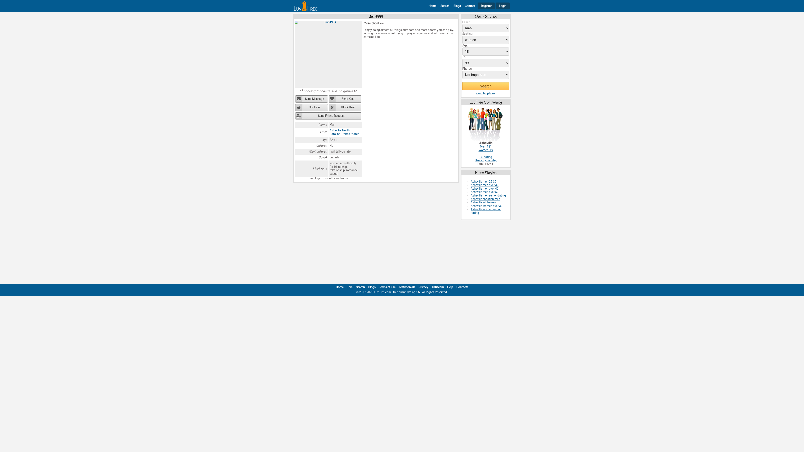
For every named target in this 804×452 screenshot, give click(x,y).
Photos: (467, 69)
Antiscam (438, 287)
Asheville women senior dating (486, 211)
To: (464, 57)
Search (445, 6)
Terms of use (387, 287)
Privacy (423, 287)
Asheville (335, 130)
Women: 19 (486, 150)
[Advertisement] (402, 253)
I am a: (466, 22)
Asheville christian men (485, 199)
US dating (485, 157)
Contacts (462, 287)
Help (450, 287)
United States (350, 134)
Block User (348, 107)
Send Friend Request (331, 116)
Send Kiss (348, 99)
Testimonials (407, 287)
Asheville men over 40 (485, 188)
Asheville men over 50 (485, 192)
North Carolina (340, 132)
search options (485, 93)
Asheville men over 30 (485, 185)
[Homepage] (305, 6)
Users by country (486, 160)
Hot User (314, 107)
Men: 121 (486, 146)
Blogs (457, 6)
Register (486, 6)
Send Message (314, 99)
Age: (465, 45)
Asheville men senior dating (488, 195)
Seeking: (467, 34)
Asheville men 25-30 (483, 182)
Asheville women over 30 (486, 206)
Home (432, 6)
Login (502, 6)
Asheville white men (483, 202)
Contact (470, 6)
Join (350, 287)
